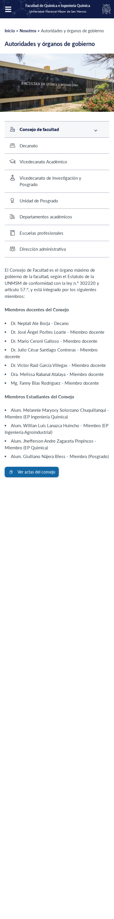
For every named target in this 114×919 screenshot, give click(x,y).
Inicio (10, 30)
